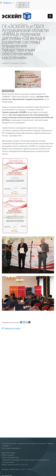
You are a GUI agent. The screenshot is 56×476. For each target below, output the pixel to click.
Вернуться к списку (12, 328)
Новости (23, 63)
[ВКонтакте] (21, 322)
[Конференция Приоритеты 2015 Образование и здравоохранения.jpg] (28, 293)
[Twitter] (24, 322)
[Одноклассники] (27, 322)
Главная (5, 63)
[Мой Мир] (29, 322)
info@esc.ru (7, 3)
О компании (14, 63)
